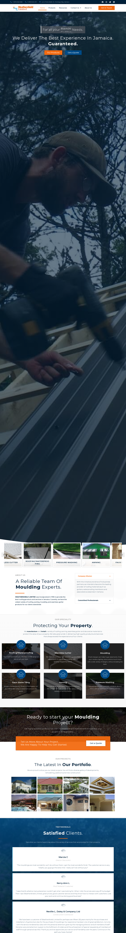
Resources (63, 8)
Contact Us (75, 8)
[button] (106, 8)
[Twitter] (110, 2)
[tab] (94, 576)
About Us (88, 8)
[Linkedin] (114, 2)
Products (51, 8)
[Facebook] (102, 2)
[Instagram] (106, 2)
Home (42, 8)
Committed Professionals (88, 600)
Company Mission (85, 576)
